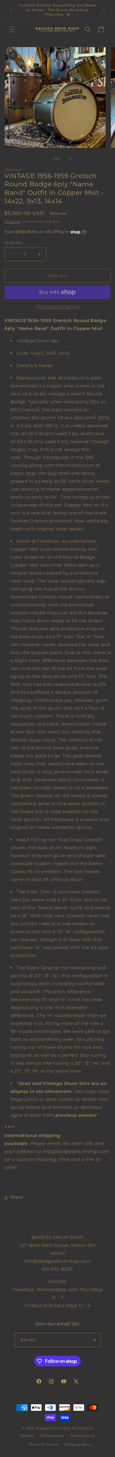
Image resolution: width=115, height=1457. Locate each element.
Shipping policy (78, 1444)
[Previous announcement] (10, 9)
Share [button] (16, 1197)
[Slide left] (44, 158)
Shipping (12, 221)
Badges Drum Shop (53, 1428)
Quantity (13, 242)
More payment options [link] (57, 306)
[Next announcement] (104, 9)
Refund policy (52, 1435)
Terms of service (43, 1444)
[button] (11, 29)
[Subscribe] (94, 1340)
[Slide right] (70, 158)
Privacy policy (82, 1435)
